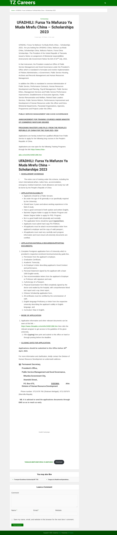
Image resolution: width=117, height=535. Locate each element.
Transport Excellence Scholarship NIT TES (26, 479)
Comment (15, 493)
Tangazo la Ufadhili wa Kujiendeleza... (58, 479)
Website (58, 510)
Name (14, 510)
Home (13, 10)
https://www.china (37, 149)
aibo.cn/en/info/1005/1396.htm (30, 155)
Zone (59, 532)
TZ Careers (22, 2)
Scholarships (44, 19)
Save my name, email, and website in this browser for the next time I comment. (44, 519)
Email (36, 510)
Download (59, 462)
